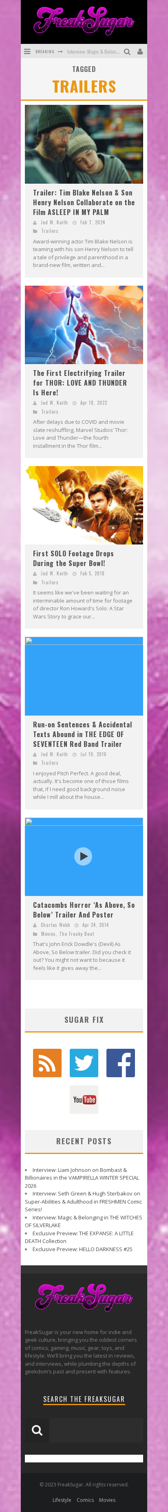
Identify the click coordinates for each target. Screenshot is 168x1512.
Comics (85, 1500)
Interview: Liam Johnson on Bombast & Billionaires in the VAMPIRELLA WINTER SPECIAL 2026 (82, 1177)
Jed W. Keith (54, 222)
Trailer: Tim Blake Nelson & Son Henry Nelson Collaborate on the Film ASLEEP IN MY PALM (84, 202)
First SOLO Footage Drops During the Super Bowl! (73, 558)
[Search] (128, 51)
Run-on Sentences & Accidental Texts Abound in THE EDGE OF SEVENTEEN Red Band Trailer (82, 734)
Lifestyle (62, 1500)
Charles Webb (55, 925)
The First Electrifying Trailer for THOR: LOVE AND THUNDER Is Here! (80, 382)
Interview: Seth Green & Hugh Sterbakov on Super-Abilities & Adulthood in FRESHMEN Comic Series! (83, 1201)
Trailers (50, 231)
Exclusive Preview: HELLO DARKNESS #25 (83, 1249)
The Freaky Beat (76, 934)
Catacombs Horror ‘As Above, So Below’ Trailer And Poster (84, 910)
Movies (48, 934)
